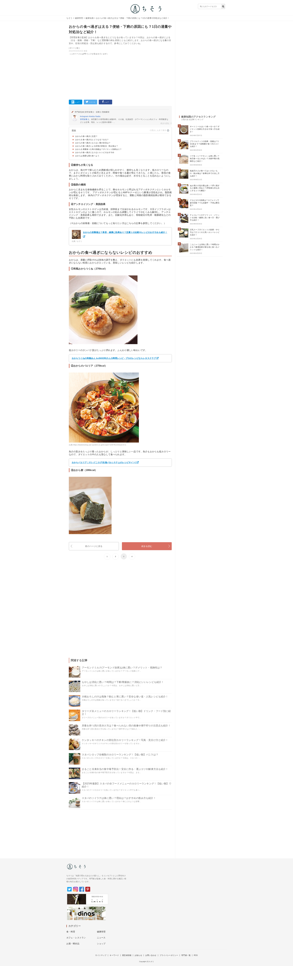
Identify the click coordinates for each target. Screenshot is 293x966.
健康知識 (89, 18)
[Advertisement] (120, 76)
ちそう (69, 18)
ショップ (101, 943)
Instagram (84, 116)
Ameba (92, 116)
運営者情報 (126, 955)
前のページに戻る (93, 546)
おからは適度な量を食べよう (87, 156)
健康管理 (79, 18)
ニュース (101, 937)
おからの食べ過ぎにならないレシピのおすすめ (94, 152)
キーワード (114, 955)
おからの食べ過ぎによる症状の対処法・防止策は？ (96, 146)
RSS (196, 955)
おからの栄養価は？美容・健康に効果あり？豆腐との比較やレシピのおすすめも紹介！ (125, 232)
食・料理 (70, 931)
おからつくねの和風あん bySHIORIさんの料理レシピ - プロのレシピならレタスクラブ (114, 358)
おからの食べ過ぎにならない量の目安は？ (92, 143)
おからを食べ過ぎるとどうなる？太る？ (92, 140)
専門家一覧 (186, 955)
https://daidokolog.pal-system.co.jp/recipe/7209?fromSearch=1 (99, 445)
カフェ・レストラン (76, 937)
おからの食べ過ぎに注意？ (86, 136)
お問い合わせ (150, 955)
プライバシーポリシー (169, 955)
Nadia (98, 116)
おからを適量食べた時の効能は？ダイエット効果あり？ (98, 149)
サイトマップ (100, 955)
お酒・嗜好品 (72, 943)
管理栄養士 (84, 119)
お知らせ (138, 955)
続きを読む (146, 546)
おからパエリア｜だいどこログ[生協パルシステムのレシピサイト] (104, 462)
